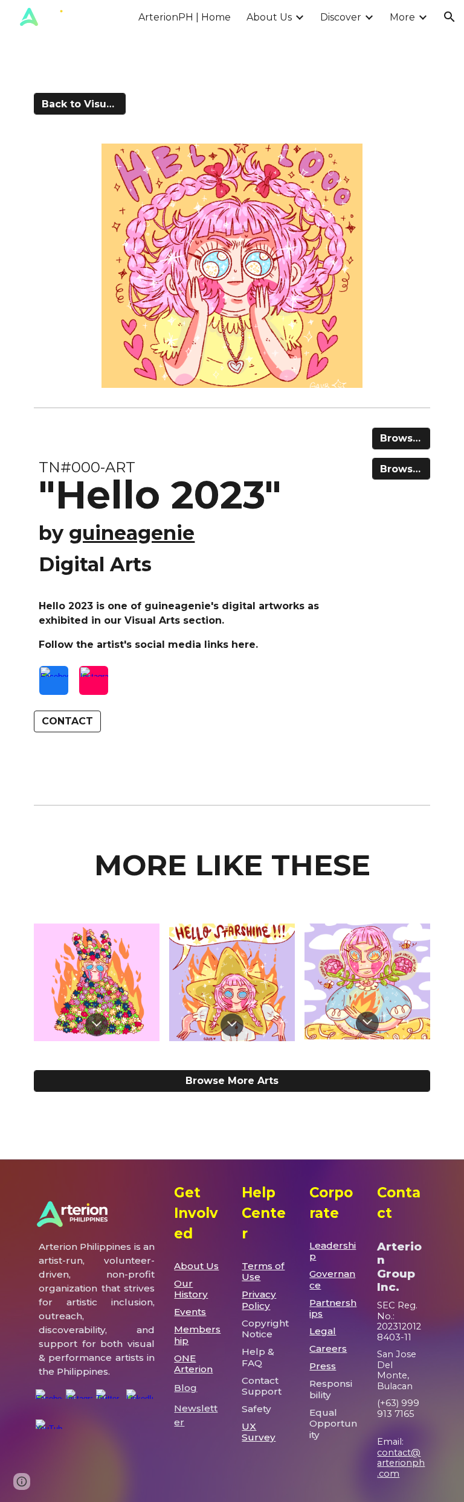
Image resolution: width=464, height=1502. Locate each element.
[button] (449, 16)
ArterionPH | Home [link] (184, 17)
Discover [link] (340, 17)
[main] (198, 509)
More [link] (402, 17)
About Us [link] (269, 17)
